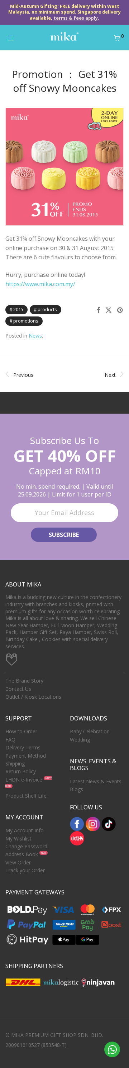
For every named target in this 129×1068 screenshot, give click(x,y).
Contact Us (18, 688)
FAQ (10, 739)
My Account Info (24, 830)
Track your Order (25, 870)
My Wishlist (18, 838)
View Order (18, 862)
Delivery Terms (22, 747)
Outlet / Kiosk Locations (33, 696)
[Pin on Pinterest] (120, 310)
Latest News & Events (95, 781)
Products (47, 309)
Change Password (26, 846)
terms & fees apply (75, 18)
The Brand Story (24, 680)
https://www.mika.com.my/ (40, 284)
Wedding (80, 739)
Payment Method (25, 755)
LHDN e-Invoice (23, 779)
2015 (18, 309)
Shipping (15, 763)
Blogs (76, 789)
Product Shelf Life (26, 795)
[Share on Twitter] (108, 310)
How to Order (21, 731)
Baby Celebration (90, 731)
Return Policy (20, 771)
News (35, 335)
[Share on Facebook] (98, 310)
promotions (25, 321)
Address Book (21, 854)
